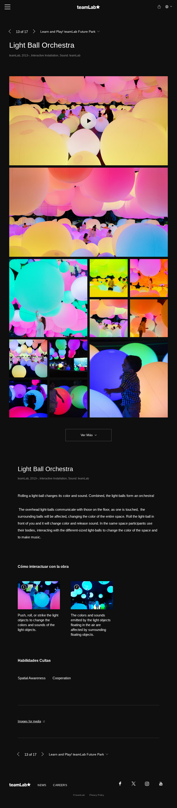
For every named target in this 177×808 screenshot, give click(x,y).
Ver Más (87, 435)
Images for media (29, 721)
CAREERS (60, 785)
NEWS (42, 785)
